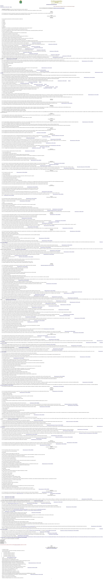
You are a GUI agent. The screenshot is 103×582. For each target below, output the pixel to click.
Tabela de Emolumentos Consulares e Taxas (13, 503)
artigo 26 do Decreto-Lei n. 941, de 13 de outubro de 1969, (28, 526)
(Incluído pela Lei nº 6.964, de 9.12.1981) (32, 567)
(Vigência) (45, 84)
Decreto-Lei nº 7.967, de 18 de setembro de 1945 (59, 536)
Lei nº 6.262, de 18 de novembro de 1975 (11, 537)
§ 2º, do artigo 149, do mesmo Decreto (40, 509)
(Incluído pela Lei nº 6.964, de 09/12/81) (41, 132)
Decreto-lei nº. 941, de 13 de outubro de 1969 (35, 530)
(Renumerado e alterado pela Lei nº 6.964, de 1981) (58, 135)
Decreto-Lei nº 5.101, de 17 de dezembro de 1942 (47, 536)
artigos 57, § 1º (26, 510)
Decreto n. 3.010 (29, 528)
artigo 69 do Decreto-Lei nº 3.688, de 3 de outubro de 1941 (34, 536)
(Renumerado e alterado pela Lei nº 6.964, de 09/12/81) (21, 255)
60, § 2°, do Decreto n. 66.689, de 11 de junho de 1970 (35, 510)
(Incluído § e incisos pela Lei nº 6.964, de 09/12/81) (72, 421)
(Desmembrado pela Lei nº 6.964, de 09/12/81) (23, 535)
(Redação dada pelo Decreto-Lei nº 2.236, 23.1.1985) (36, 574)
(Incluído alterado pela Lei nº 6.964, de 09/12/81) (31, 434)
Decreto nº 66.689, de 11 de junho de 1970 (51, 530)
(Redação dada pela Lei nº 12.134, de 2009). (93, 94)
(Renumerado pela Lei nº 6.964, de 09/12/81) (56, 139)
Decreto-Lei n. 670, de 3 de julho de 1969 (17, 510)
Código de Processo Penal (20, 493)
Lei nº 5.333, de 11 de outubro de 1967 (69, 536)
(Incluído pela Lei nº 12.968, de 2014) (52, 44)
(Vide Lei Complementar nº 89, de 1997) (11, 557)
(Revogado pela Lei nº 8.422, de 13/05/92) (9, 496)
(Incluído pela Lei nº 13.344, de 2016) (38, 84)
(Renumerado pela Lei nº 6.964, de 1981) (75, 140)
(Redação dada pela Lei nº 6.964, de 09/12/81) (89, 77)
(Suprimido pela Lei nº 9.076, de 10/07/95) (9, 195)
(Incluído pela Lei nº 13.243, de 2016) (44, 71)
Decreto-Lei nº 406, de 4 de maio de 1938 (22, 536)
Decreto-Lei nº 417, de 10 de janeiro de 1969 (80, 536)
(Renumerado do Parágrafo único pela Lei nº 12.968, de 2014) (54, 210)
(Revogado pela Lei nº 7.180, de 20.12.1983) (10, 511)
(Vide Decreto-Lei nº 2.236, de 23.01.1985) (46, 503)
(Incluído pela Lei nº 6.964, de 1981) (46, 136)
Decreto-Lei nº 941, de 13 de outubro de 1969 (90, 536)
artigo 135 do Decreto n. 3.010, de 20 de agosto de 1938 (20, 509)
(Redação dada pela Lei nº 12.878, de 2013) (40, 294)
